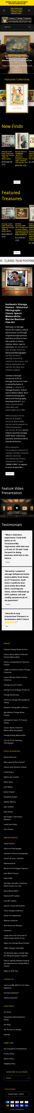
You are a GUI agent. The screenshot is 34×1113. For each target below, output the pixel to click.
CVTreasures (19, 1109)
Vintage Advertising (11, 695)
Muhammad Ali (9, 863)
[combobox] (17, 27)
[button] (4, 11)
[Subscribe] (27, 1078)
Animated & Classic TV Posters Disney (15, 721)
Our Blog (7, 1024)
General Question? (11, 998)
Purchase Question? (11, 993)
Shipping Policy (9, 1064)
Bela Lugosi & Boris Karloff (14, 762)
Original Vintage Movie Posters (16, 649)
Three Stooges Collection (13, 911)
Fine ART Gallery (10, 901)
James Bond (8, 782)
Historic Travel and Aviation (14, 906)
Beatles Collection (11, 920)
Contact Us (9, 473)
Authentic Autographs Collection (16, 707)
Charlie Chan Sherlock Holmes (15, 767)
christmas (7, 930)
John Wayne (8, 787)
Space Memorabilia (11, 891)
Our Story (7, 1012)
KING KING (8, 878)
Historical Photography (12, 848)
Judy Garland (9, 807)
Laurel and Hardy (10, 824)
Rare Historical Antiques (13, 925)
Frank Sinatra (9, 772)
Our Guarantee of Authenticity (15, 1049)
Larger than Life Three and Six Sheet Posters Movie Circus (15, 936)
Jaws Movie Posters (11, 873)
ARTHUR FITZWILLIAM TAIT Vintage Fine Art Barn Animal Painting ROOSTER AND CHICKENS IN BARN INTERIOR (22, 229)
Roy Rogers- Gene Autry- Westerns (13, 818)
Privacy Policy (9, 1054)
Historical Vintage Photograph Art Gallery (17, 701)
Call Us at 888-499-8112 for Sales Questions (16, 986)
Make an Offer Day (11, 971)
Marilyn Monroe (10, 802)
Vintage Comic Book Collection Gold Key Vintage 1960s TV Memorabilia (8, 155)
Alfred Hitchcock (10, 757)
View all (17, 182)
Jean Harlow (8, 812)
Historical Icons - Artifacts (14, 858)
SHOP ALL (17, 71)
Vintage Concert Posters (13, 685)
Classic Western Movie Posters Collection (15, 678)
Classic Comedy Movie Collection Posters (16, 663)
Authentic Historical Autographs (16, 853)
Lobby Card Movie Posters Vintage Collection (17, 671)
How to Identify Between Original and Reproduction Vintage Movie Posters (16, 963)
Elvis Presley (8, 829)
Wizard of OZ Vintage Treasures (16, 868)
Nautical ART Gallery (11, 896)
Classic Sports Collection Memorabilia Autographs (13, 729)
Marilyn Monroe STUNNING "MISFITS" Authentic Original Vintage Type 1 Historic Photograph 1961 (21, 157)
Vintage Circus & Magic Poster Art (17, 690)
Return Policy (9, 1059)
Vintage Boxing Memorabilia (15, 735)
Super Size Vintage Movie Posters (16, 943)
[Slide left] (3, 148)
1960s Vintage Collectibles (14, 948)
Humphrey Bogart (10, 797)
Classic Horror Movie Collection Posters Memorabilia (16, 655)
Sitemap (7, 1034)
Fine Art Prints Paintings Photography (13, 741)
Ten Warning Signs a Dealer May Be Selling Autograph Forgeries (16, 954)
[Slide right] (31, 148)
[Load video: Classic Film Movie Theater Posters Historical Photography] (17, 508)
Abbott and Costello (11, 777)
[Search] (29, 26)
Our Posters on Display (12, 1029)
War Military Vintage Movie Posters (14, 713)
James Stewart (9, 792)
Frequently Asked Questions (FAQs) (14, 1018)
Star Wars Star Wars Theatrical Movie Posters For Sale (15, 884)
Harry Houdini (9, 843)
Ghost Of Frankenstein (12, 915)
